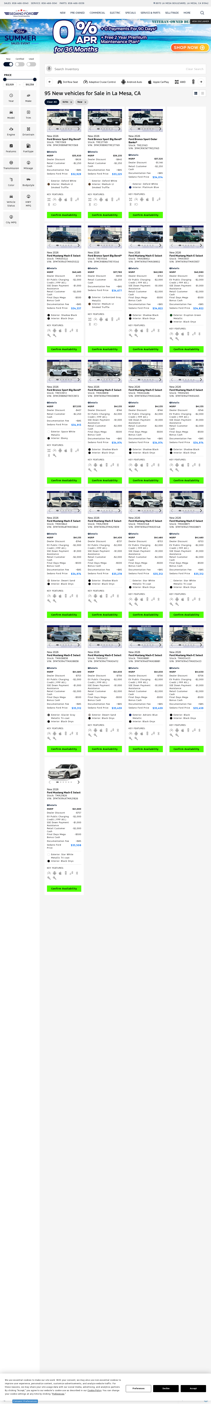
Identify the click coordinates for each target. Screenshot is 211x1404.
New (62, 12)
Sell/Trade (172, 12)
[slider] (4, 79)
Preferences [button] (58, 1394)
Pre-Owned (77, 12)
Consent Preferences (25, 1401)
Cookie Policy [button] (94, 1390)
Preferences (139, 1388)
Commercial (97, 12)
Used (31, 59)
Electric (115, 12)
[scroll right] (201, 81)
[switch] (8, 61)
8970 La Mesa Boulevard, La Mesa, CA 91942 (182, 3)
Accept (193, 1388)
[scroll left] (49, 81)
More (187, 13)
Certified (20, 59)
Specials (130, 12)
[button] (202, 13)
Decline (166, 1388)
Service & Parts (150, 12)
